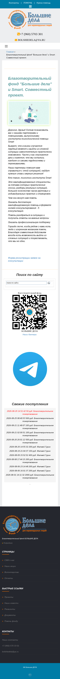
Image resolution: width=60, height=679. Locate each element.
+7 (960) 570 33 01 (10, 646)
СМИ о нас (9, 560)
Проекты (8, 597)
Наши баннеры (30, 334)
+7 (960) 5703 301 (31, 34)
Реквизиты (9, 609)
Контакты (14, 3)
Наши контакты (10, 640)
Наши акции (10, 566)
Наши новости (11, 603)
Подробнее (8, 543)
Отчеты (8, 578)
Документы (10, 615)
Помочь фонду (11, 621)
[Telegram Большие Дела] (30, 369)
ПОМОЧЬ (27, 3)
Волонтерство (11, 572)
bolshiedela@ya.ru (31, 40)
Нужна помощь (44, 3)
